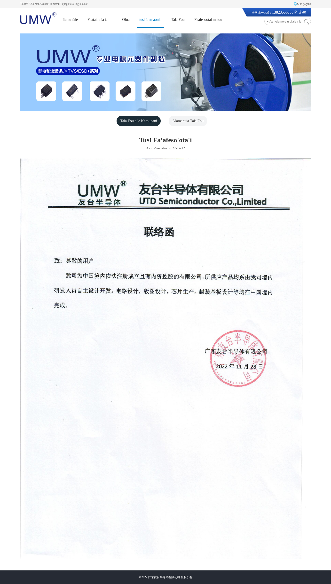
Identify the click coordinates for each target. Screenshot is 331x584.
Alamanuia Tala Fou (188, 121)
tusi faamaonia (150, 19)
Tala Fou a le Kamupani (138, 121)
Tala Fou (178, 19)
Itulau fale (70, 19)
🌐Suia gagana (302, 4)
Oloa (126, 19)
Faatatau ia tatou (99, 19)
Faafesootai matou (208, 19)
